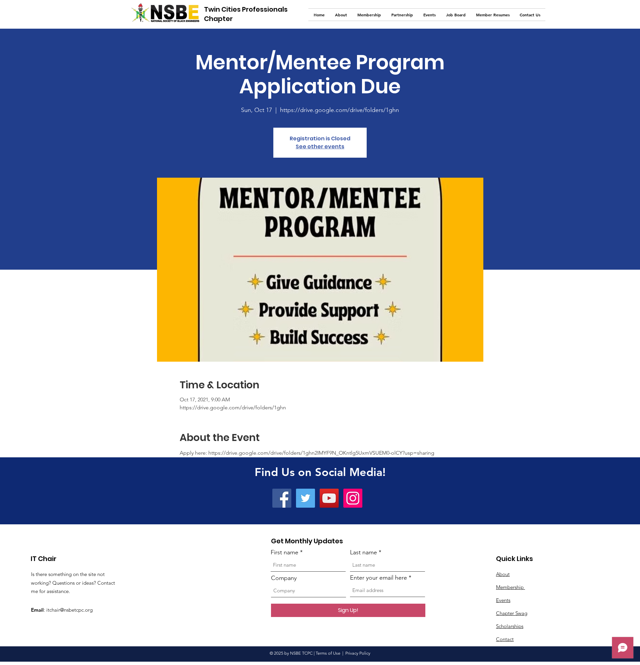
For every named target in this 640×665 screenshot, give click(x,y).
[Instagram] (352, 498)
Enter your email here (378, 578)
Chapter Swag (511, 613)
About (503, 574)
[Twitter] (305, 498)
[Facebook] (281, 498)
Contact (505, 639)
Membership (510, 587)
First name (284, 552)
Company (284, 578)
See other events (320, 146)
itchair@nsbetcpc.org (69, 610)
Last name (363, 552)
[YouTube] (329, 498)
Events (503, 600)
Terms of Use (328, 653)
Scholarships (509, 626)
